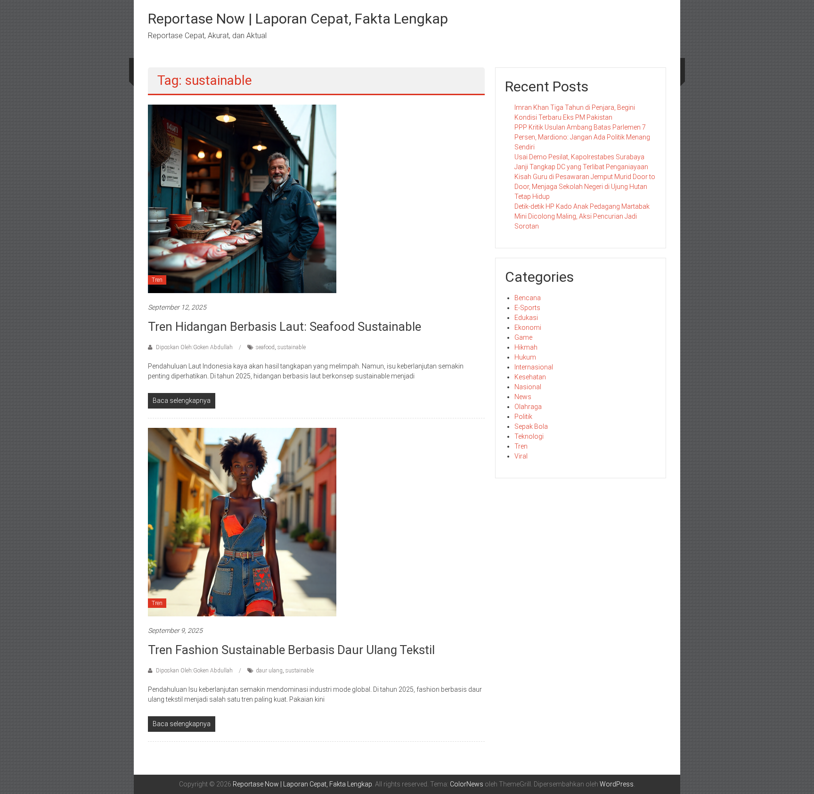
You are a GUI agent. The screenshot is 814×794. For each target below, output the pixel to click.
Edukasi (526, 317)
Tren (157, 280)
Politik (523, 416)
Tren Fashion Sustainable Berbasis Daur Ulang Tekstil (291, 650)
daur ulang (269, 670)
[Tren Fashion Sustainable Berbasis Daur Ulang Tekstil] (242, 521)
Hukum (525, 357)
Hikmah (525, 347)
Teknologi (529, 436)
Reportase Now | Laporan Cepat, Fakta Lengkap (298, 18)
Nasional (527, 387)
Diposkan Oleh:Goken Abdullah (194, 347)
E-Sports (527, 307)
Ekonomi (527, 327)
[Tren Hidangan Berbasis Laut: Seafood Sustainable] (242, 198)
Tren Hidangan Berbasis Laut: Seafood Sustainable (284, 326)
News (522, 397)
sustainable (291, 347)
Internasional (533, 367)
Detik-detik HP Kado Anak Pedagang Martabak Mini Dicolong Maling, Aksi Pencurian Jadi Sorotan (582, 216)
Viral (521, 456)
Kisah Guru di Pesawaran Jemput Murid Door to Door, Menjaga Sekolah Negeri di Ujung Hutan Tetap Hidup (584, 186)
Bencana (527, 298)
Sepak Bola (531, 426)
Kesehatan (530, 377)
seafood (265, 347)
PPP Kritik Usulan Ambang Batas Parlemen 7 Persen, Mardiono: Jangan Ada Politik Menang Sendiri (582, 137)
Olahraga (528, 406)
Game (523, 337)
